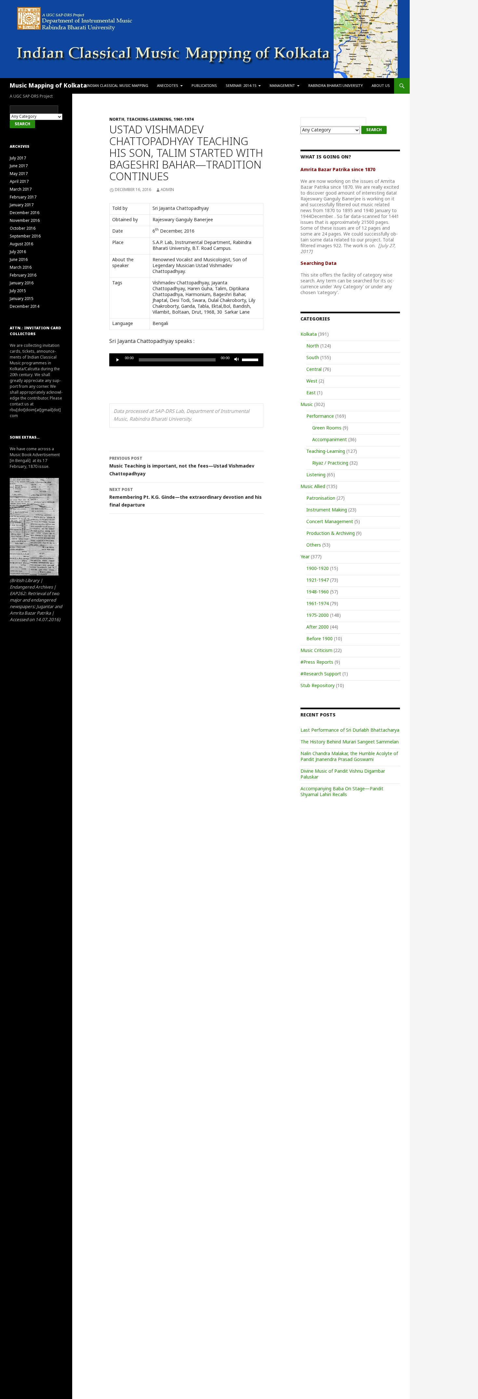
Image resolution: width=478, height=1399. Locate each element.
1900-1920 (317, 569)
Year (305, 557)
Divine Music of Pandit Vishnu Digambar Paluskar (342, 774)
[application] (186, 359)
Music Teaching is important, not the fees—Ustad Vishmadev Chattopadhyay (181, 466)
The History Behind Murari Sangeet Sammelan (349, 742)
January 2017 (21, 205)
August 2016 (21, 244)
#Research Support (320, 674)
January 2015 (21, 299)
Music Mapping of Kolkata (48, 86)
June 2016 (19, 260)
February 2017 (23, 197)
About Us (381, 86)
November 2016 (25, 221)
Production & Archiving (330, 534)
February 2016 (23, 275)
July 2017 (18, 158)
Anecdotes (167, 86)
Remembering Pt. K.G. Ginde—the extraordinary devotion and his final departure (185, 498)
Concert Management (329, 522)
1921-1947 (317, 580)
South (312, 358)
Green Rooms (326, 428)
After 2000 (317, 627)
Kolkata (308, 335)
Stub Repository (317, 686)
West (311, 381)
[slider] (251, 359)
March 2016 (21, 267)
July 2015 (18, 291)
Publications (204, 86)
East (311, 393)
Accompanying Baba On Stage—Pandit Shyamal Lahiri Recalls (341, 792)
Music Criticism (316, 651)
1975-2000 (317, 616)
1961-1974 (183, 119)
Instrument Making (326, 510)
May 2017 (19, 174)
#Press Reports (316, 662)
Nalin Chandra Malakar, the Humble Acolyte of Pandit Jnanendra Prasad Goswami (349, 757)
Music (306, 405)
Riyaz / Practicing (330, 463)
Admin (167, 190)
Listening (315, 475)
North (116, 119)
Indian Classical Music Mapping (117, 86)
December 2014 (24, 306)
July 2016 (18, 252)
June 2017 (19, 166)
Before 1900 (319, 639)
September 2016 (25, 236)
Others (313, 545)
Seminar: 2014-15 (241, 86)
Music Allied (312, 487)
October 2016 (22, 228)
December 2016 (24, 213)
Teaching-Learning (148, 119)
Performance (320, 417)
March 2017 (21, 189)
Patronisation (320, 499)
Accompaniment (329, 440)
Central (314, 370)
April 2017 (19, 181)
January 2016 (21, 283)
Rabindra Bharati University (335, 86)
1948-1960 (317, 592)
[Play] (117, 360)
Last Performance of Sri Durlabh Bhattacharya (349, 730)
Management (282, 86)
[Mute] (236, 360)
